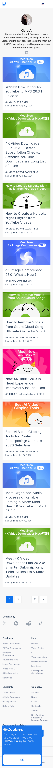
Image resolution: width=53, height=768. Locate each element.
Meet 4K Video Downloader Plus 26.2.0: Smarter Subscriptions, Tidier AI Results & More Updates (25, 567)
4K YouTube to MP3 (17, 102)
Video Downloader (11, 643)
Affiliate (34, 710)
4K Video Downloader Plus (22, 172)
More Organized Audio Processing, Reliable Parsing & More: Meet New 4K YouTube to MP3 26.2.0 (25, 502)
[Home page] (4, 4)
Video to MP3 (9, 668)
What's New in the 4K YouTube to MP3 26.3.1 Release (23, 91)
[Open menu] (49, 4)
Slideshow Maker (11, 673)
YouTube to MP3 (10, 659)
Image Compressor (11, 664)
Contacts (35, 701)
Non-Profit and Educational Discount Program (39, 717)
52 (35, 599)
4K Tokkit (11, 394)
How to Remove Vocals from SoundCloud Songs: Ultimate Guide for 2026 (25, 326)
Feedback (36, 666)
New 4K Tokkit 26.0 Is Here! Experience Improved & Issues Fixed (25, 383)
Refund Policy (9, 706)
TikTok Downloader (12, 648)
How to (34, 643)
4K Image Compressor (18, 280)
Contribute (36, 706)
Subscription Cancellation (37, 671)
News (34, 697)
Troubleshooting (39, 657)
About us (35, 692)
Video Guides (37, 648)
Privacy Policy (12, 741)
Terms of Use (9, 692)
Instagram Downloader (8, 653)
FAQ (33, 652)
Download (7, 677)
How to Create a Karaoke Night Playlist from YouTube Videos (26, 218)
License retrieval (39, 661)
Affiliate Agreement (11, 697)
